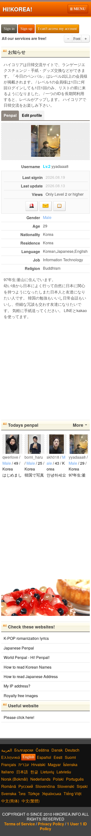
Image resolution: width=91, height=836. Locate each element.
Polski (58, 779)
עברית (23, 764)
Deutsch (72, 750)
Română (8, 786)
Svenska (8, 793)
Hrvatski (38, 764)
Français (8, 764)
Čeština (42, 750)
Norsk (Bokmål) (14, 779)
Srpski (82, 786)
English (28, 757)
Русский (25, 786)
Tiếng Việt (72, 793)
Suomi (70, 757)
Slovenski (65, 786)
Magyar (54, 764)
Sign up (26, 29)
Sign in (9, 29)
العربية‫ (6, 750)
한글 (34, 772)
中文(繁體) (31, 801)
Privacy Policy (51, 824)
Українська (51, 793)
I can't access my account (57, 29)
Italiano (7, 772)
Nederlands (40, 779)
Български (23, 750)
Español (44, 757)
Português (75, 779)
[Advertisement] (45, 368)
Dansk (57, 750)
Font (76, 39)
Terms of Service (19, 824)
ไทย (22, 793)
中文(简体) (10, 801)
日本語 (22, 772)
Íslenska (70, 764)
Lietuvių (47, 772)
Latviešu (64, 772)
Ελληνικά (10, 757)
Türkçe (34, 793)
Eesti (58, 757)
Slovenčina (45, 786)
